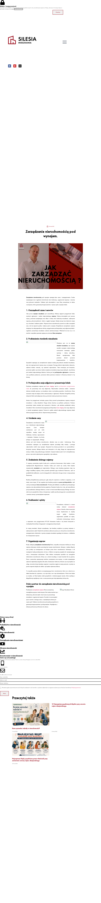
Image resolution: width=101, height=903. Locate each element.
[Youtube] (14, 65)
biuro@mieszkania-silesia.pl (6, 674)
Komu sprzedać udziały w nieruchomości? (26, 728)
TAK (90, 860)
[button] (90, 868)
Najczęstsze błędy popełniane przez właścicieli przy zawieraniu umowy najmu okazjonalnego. (30, 760)
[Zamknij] (98, 846)
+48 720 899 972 (3, 667)
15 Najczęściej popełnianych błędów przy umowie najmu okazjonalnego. (68, 705)
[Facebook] (9, 65)
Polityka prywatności (76, 687)
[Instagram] (20, 65)
